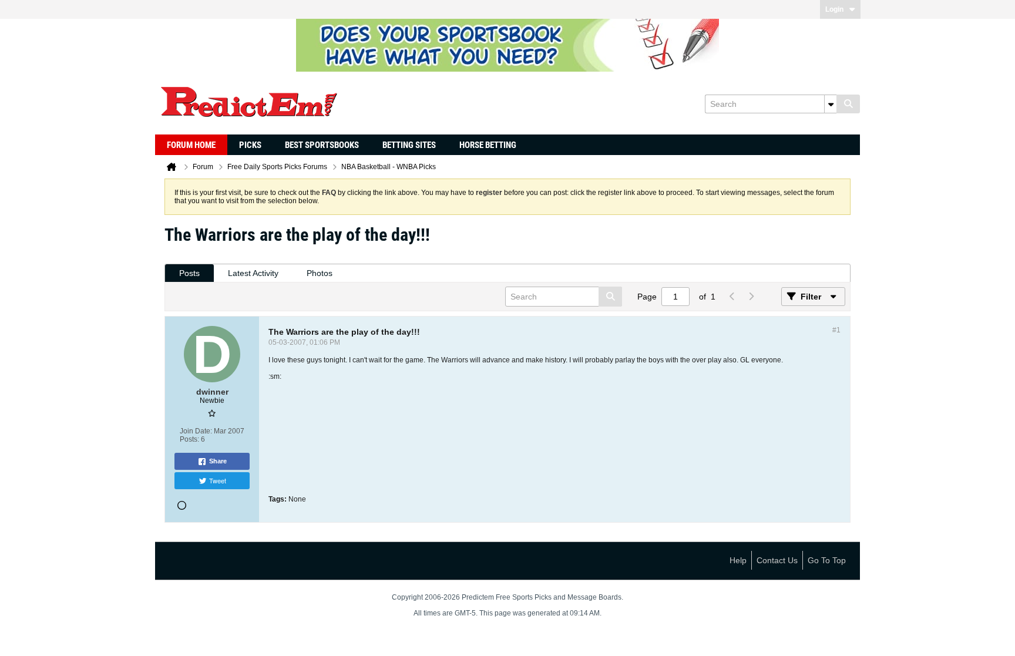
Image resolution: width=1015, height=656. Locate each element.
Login (834, 9)
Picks (250, 145)
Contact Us (777, 560)
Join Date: (196, 431)
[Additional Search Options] (830, 104)
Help (738, 560)
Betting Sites (409, 145)
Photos (319, 273)
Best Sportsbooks (322, 145)
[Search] (848, 104)
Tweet (217, 480)
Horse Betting (487, 145)
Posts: (189, 439)
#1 (836, 330)
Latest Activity (253, 273)
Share (218, 461)
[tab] (189, 273)
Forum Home (191, 145)
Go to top (827, 560)
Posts (189, 273)
